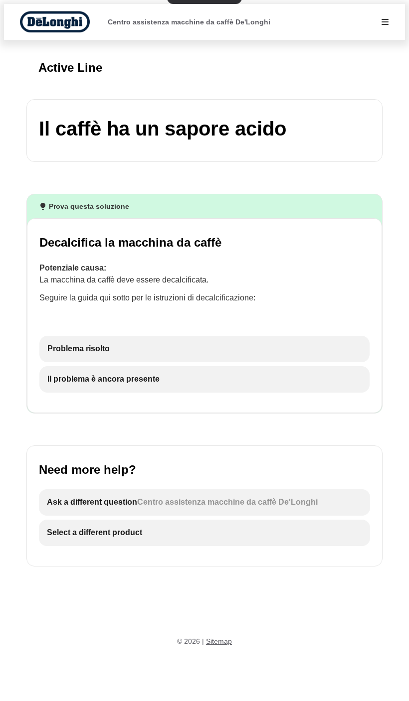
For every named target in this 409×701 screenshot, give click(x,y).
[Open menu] (385, 22)
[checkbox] (204, 349)
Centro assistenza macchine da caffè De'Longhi (189, 22)
